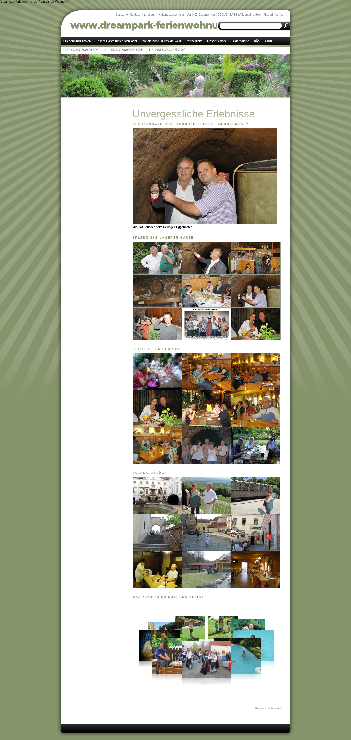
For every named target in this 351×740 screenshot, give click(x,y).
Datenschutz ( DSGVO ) (214, 14)
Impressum (149, 14)
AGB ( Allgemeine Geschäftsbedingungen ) (259, 14)
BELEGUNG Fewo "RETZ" (80, 49)
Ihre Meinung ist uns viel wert (161, 41)
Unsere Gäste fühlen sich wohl (116, 41)
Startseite (122, 14)
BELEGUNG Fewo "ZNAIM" (166, 49)
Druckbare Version (268, 708)
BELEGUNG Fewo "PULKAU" (123, 49)
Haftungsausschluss (171, 14)
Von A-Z (192, 14)
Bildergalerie (240, 41)
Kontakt (135, 14)
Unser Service (217, 41)
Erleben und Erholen (77, 41)
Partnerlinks (194, 41)
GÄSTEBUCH (263, 41)
